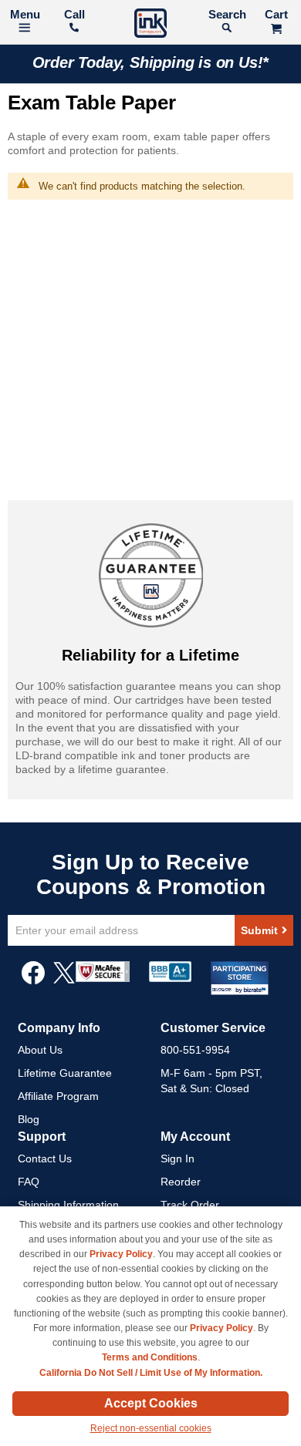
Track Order (190, 1205)
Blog (28, 1119)
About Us (40, 1050)
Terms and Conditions (150, 1357)
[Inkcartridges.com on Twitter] (64, 980)
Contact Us (45, 1158)
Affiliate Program (58, 1096)
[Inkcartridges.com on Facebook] (33, 980)
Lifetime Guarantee (65, 1073)
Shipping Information (68, 1205)
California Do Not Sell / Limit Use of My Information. (150, 1372)
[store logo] (150, 25)
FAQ (28, 1181)
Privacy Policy (121, 1254)
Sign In (177, 1158)
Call (74, 14)
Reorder (181, 1181)
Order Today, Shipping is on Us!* (150, 62)
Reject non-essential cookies (150, 1428)
